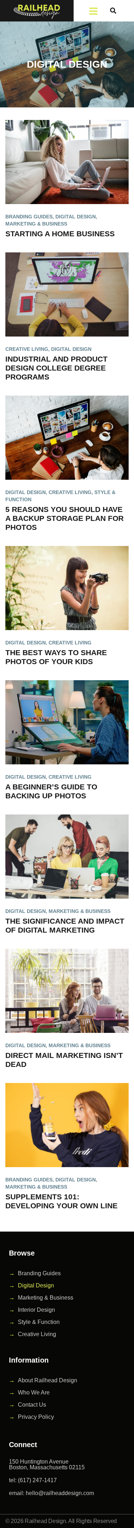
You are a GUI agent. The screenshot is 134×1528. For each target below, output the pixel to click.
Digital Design (75, 216)
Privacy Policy (36, 1417)
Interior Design (36, 1310)
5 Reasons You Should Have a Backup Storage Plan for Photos (64, 518)
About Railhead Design (47, 1380)
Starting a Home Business (60, 233)
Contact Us (32, 1405)
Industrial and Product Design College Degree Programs (56, 368)
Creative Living (26, 349)
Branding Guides (29, 216)
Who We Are (34, 1392)
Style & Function (39, 1322)
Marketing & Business (36, 224)
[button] (113, 11)
